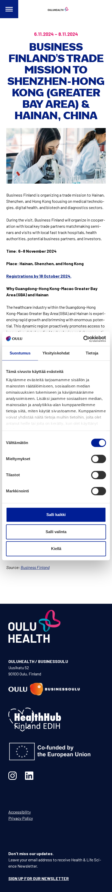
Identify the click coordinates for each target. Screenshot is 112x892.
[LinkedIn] (29, 776)
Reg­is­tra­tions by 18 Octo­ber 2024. (38, 275)
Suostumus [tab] (20, 353)
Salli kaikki (56, 514)
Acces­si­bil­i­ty (19, 811)
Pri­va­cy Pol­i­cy (20, 818)
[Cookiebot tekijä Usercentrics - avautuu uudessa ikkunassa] (83, 339)
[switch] (98, 459)
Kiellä (56, 548)
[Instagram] (12, 776)
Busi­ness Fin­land (35, 567)
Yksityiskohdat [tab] (56, 353)
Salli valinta (56, 531)
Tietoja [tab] (92, 353)
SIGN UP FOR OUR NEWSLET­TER (38, 878)
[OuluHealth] (56, 9)
